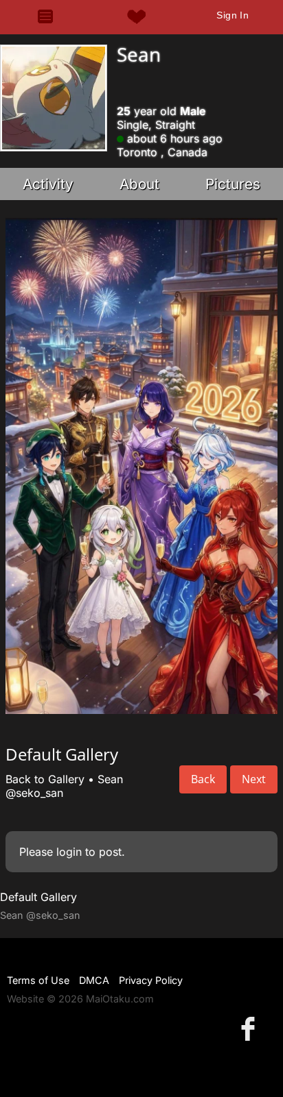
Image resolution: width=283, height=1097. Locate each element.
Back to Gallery (44, 779)
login (69, 852)
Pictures (232, 184)
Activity (48, 184)
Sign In (232, 15)
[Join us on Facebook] (250, 1028)
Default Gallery (38, 897)
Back (203, 779)
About (139, 184)
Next (254, 779)
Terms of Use (38, 980)
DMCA (94, 980)
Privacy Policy (151, 980)
